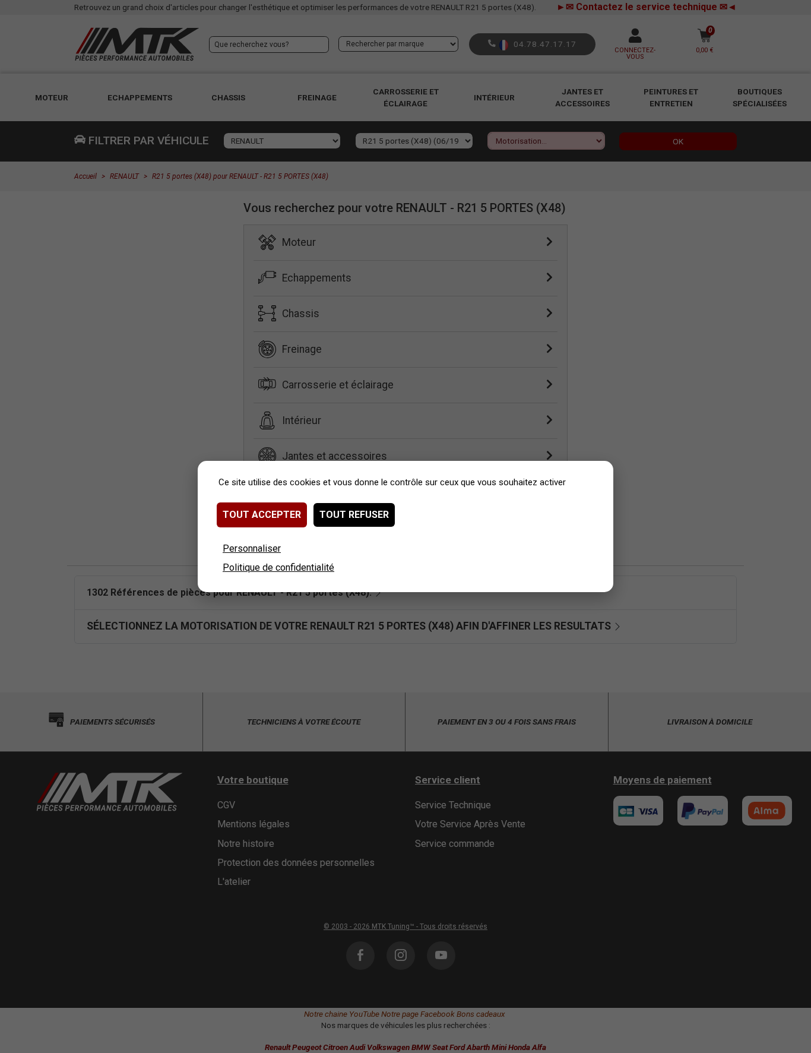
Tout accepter (262, 514)
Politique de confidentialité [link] (278, 567)
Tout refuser (354, 514)
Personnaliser (252, 548)
